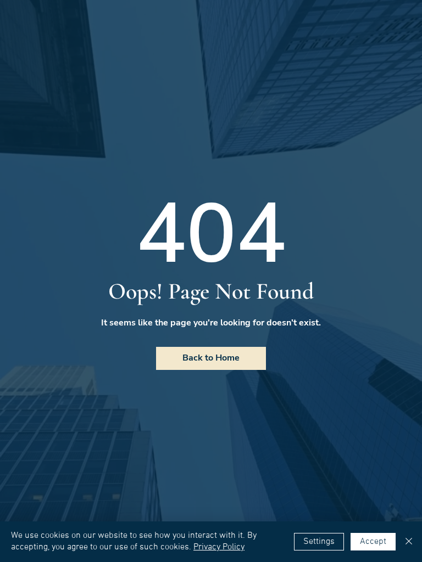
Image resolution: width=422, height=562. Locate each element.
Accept (373, 541)
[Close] (408, 541)
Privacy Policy (219, 547)
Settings (319, 541)
